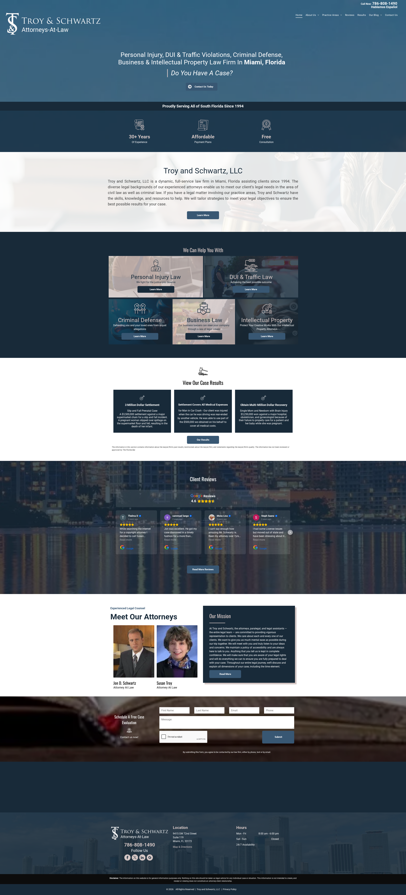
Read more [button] (126, 539)
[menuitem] (299, 15)
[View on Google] (123, 517)
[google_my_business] (150, 857)
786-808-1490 (384, 3)
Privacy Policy (229, 889)
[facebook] (127, 857)
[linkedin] (142, 857)
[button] (115, 532)
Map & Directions (182, 846)
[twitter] (135, 857)
